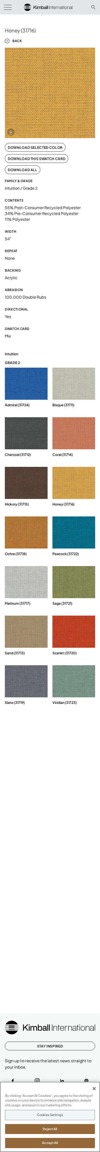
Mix (8, 335)
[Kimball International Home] (48, 6)
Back (17, 41)
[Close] (94, 1088)
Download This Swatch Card (36, 158)
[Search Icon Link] (93, 7)
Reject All (50, 1129)
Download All (22, 170)
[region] (50, 1117)
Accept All (50, 1143)
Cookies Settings (50, 1115)
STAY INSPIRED (50, 1046)
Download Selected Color (35, 147)
